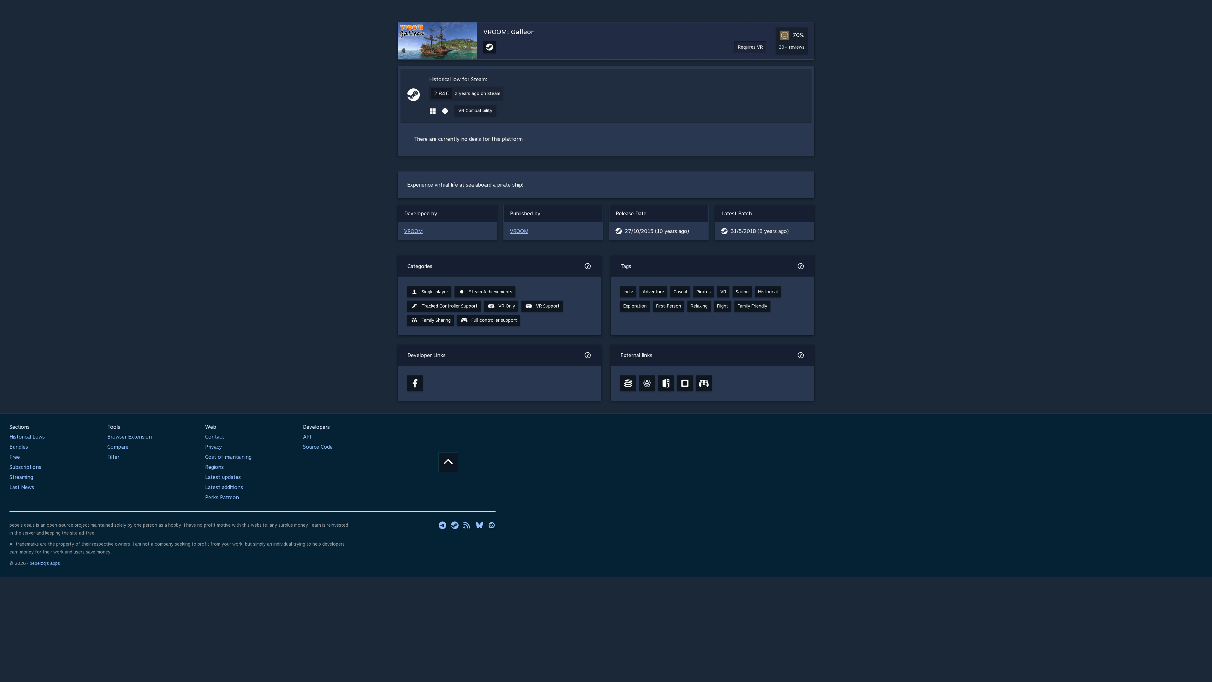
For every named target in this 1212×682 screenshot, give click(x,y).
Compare (117, 447)
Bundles (18, 447)
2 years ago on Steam (477, 93)
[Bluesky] (479, 525)
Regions (214, 467)
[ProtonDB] (647, 383)
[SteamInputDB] (704, 383)
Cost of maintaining (228, 457)
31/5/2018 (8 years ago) (760, 231)
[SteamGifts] (685, 383)
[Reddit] (492, 525)
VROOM (413, 231)
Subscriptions (25, 467)
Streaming (21, 477)
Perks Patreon (222, 497)
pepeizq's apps (45, 563)
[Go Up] (448, 462)
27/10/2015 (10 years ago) (657, 231)
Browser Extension (129, 437)
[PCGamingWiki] (666, 383)
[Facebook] (415, 383)
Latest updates (223, 477)
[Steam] (455, 525)
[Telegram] (442, 525)
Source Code (318, 447)
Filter (113, 457)
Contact (214, 437)
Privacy (213, 447)
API (307, 437)
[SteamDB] (628, 383)
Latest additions (224, 487)
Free (14, 457)
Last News (21, 487)
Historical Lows (27, 437)
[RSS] (467, 525)
